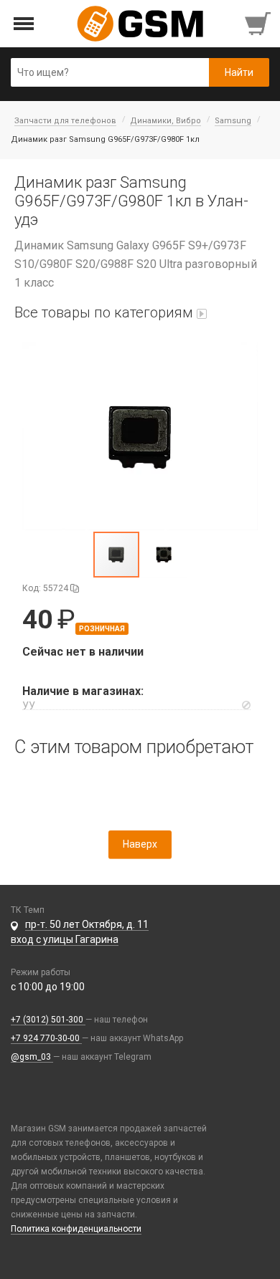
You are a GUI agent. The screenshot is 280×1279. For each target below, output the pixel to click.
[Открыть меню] (24, 24)
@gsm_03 (32, 1057)
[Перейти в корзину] (259, 24)
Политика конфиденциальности (76, 1229)
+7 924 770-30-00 (46, 1038)
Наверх (140, 844)
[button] (140, 436)
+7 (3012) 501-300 (48, 1020)
